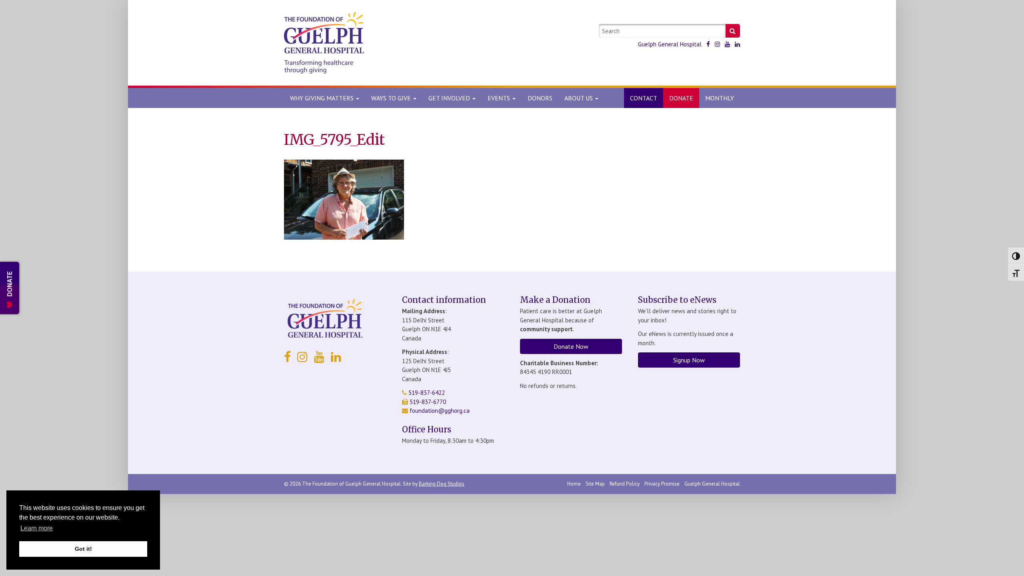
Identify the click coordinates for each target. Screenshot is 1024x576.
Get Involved (450, 98)
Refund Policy (625, 483)
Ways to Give (391, 98)
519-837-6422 (426, 392)
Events (500, 98)
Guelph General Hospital (670, 44)
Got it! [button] (83, 549)
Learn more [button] (36, 528)
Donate (681, 98)
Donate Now (571, 346)
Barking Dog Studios (441, 483)
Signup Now (689, 360)
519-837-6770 (427, 402)
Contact (643, 98)
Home (574, 483)
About (578, 98)
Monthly (719, 98)
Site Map (595, 483)
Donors (540, 98)
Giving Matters (322, 98)
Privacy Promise (662, 483)
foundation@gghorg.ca (440, 410)
